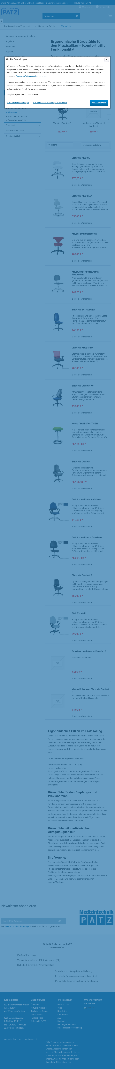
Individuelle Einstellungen (18, 103)
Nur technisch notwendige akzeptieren (50, 103)
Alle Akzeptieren (99, 103)
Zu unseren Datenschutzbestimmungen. (31, 76)
